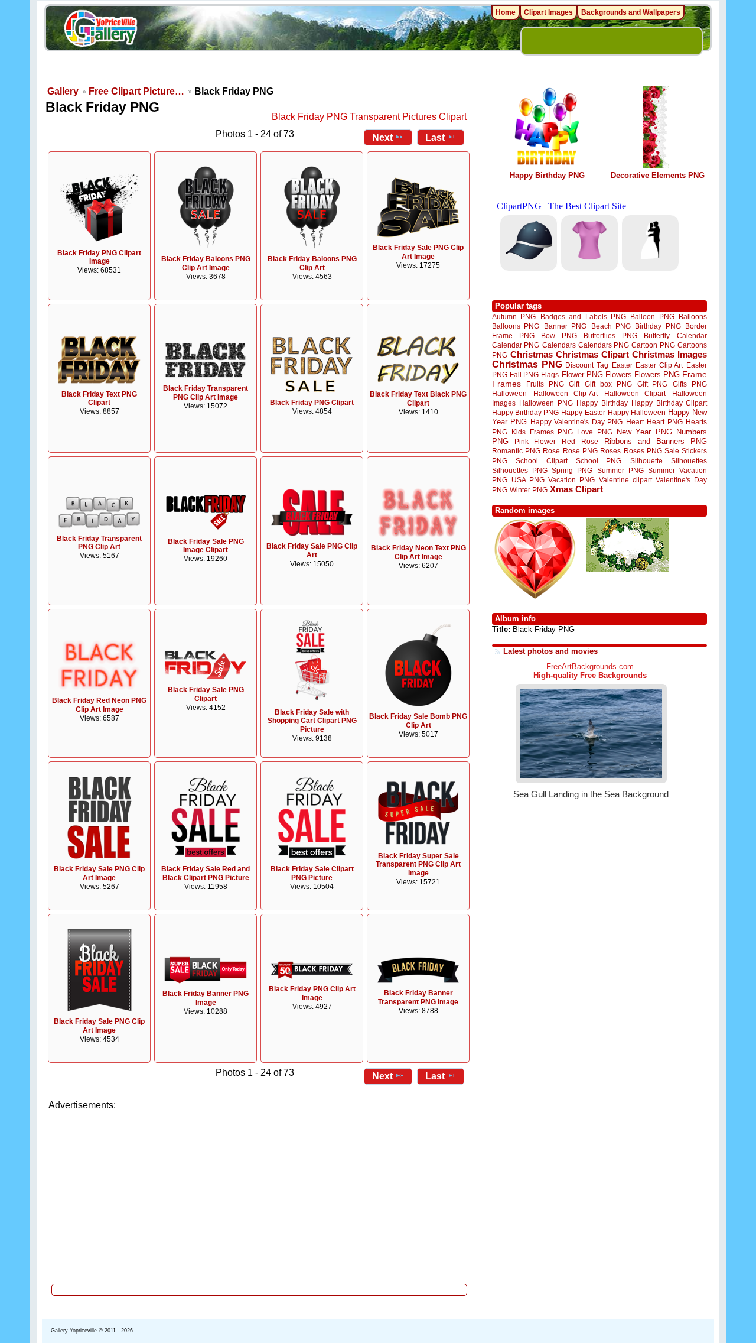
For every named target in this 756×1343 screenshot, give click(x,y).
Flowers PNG (657, 374)
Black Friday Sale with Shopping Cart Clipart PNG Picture (312, 721)
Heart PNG (664, 422)
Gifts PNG (690, 384)
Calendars (559, 345)
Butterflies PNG (610, 335)
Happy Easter (583, 412)
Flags (550, 374)
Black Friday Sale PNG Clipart (206, 694)
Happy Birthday (601, 403)
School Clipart (541, 461)
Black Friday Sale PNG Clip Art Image (418, 252)
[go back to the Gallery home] (100, 30)
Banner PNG (565, 326)
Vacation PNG (571, 480)
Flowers (618, 374)
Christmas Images (669, 354)
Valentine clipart (625, 480)
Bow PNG (559, 335)
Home (506, 12)
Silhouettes (689, 461)
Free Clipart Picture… (136, 91)
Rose (551, 451)
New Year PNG (644, 431)
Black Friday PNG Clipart (312, 402)
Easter (622, 365)
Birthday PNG (657, 326)
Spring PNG (572, 470)
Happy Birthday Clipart (669, 403)
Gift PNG (652, 384)
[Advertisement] (259, 1194)
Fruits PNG (545, 384)
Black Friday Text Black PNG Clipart (418, 398)
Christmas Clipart (592, 354)
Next (382, 137)
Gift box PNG (608, 384)
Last (435, 137)
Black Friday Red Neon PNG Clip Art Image (99, 704)
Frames (506, 383)
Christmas (531, 354)
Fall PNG (524, 374)
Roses (610, 451)
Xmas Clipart (576, 489)
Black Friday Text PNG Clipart (99, 398)
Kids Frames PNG (542, 432)
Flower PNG (582, 374)
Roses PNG (643, 451)
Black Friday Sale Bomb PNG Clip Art (418, 720)
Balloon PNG (652, 316)
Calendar (692, 335)
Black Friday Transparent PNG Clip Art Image (205, 392)
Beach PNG (611, 326)
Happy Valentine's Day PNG (576, 422)
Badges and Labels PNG (583, 316)
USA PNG (528, 480)
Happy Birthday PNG (547, 175)
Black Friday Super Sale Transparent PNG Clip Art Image (418, 865)
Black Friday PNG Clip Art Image (312, 993)
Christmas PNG (527, 364)
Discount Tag (586, 365)
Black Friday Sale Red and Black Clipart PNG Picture (205, 873)
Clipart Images (548, 12)
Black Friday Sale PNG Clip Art (311, 550)
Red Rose (580, 441)
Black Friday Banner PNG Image (205, 998)
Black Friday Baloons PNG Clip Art (312, 263)
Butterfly (657, 335)
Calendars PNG (603, 345)
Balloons (693, 316)
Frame (694, 374)
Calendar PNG (515, 345)
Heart (635, 422)
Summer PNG (620, 470)
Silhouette (646, 461)
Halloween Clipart (635, 393)
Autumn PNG (514, 316)
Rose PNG (580, 451)
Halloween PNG (545, 403)
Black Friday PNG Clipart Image (99, 257)
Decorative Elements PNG (658, 175)
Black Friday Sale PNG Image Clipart (206, 545)
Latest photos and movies (550, 651)
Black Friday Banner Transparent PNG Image (418, 997)
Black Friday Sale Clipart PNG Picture (312, 873)
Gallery (63, 91)
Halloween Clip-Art (565, 393)
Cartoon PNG (652, 345)
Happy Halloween (637, 412)
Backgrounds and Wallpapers (630, 12)
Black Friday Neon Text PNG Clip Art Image (418, 552)
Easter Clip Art (659, 365)
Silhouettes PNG (520, 470)
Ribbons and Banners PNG (655, 441)
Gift (574, 384)
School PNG (598, 461)
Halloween (509, 393)
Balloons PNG (515, 326)
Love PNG (594, 432)
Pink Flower (535, 441)
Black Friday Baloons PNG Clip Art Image (205, 263)
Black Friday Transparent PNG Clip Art (99, 543)
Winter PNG (529, 490)
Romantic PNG (516, 451)
